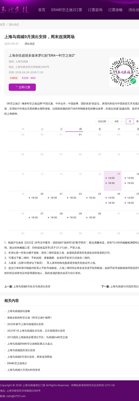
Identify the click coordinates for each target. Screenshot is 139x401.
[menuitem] (41, 10)
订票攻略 (115, 10)
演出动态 (14, 24)
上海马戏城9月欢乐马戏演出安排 (27, 286)
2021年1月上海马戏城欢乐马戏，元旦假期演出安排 (36, 330)
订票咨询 (95, 10)
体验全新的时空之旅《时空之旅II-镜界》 (30, 317)
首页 (41, 10)
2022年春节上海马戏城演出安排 (25, 324)
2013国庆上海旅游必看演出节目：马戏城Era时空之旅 (37, 337)
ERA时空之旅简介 (17, 363)
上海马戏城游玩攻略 (18, 311)
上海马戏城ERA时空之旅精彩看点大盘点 (29, 343)
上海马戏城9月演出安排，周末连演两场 (29, 356)
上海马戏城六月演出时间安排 (23, 369)
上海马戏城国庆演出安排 (21, 350)
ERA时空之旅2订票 (66, 10)
